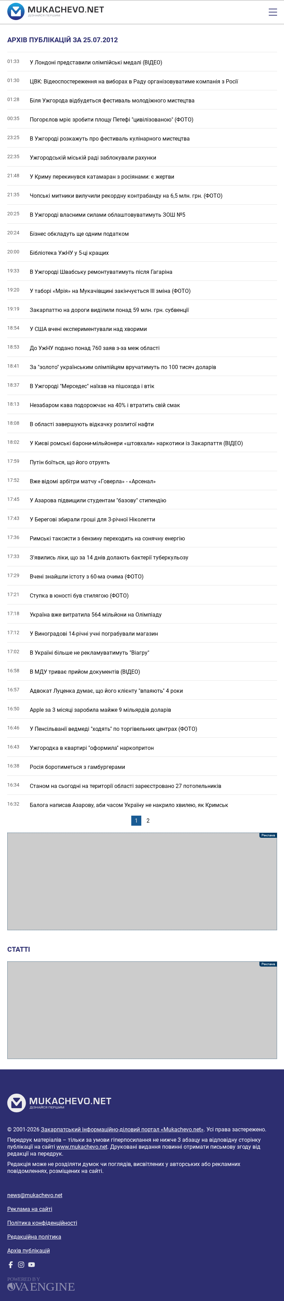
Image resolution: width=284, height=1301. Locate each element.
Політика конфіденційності (42, 1223)
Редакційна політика (34, 1236)
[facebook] (10, 1266)
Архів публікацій (28, 1250)
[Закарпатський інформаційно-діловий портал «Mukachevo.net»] (55, 12)
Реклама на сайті (29, 1209)
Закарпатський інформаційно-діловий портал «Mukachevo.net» (122, 1129)
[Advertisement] (142, 881)
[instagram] (21, 1266)
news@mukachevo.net (34, 1195)
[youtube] (31, 1266)
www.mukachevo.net (81, 1146)
